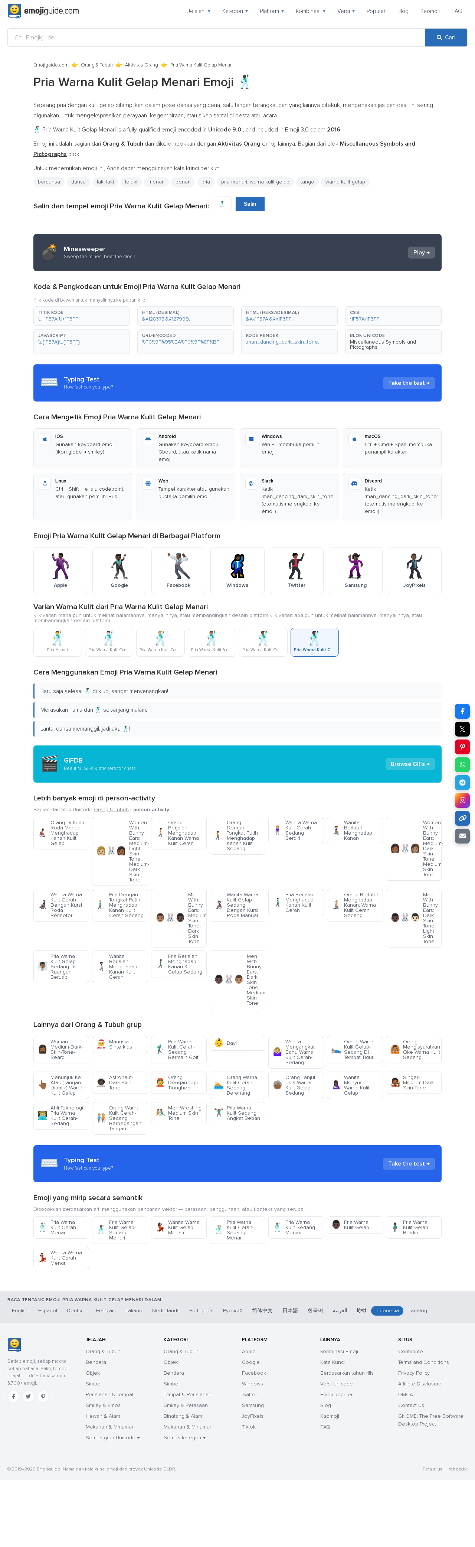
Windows (252, 1384)
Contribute (410, 1351)
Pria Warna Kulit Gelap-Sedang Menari (116, 1230)
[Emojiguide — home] (43, 11)
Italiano (133, 1310)
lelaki (131, 182)
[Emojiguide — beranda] (14, 1345)
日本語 (290, 1310)
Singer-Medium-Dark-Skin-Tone (412, 1082)
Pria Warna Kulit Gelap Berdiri (409, 1227)
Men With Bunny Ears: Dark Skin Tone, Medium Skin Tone (239, 979)
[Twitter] (28, 1397)
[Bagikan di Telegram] (462, 782)
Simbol (94, 1384)
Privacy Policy (414, 1373)
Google (251, 1362)
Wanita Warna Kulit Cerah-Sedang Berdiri (294, 830)
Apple (249, 1351)
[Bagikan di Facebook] (462, 711)
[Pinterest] (43, 1397)
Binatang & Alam (183, 1416)
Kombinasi (310, 11)
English (20, 1310)
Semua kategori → (185, 1437)
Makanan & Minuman (110, 1427)
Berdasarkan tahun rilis (347, 1373)
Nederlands (166, 1310)
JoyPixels (252, 1416)
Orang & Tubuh (97, 65)
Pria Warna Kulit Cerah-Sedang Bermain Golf (177, 1049)
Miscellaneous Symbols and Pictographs (383, 344)
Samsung (253, 1405)
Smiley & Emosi (104, 1405)
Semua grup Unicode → (113, 1437)
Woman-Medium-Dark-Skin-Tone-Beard (60, 1049)
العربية (340, 1310)
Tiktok (249, 1427)
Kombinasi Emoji (339, 1351)
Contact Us (411, 1405)
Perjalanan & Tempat (110, 1394)
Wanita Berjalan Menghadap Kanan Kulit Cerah (116, 966)
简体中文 (262, 1310)
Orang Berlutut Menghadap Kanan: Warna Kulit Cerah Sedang (354, 905)
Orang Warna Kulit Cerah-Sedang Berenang (235, 1085)
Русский (232, 1310)
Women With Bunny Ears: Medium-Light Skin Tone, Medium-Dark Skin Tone (122, 851)
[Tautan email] (462, 836)
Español (47, 1310)
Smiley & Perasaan (186, 1405)
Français (106, 1310)
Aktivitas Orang (141, 65)
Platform (272, 11)
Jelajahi (198, 11)
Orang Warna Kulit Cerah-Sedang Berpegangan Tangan (118, 1118)
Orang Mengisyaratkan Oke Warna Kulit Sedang (415, 1049)
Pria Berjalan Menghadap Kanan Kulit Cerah (293, 902)
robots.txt (458, 1469)
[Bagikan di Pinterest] (462, 747)
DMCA (405, 1394)
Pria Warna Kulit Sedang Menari (293, 1227)
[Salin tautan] (462, 818)
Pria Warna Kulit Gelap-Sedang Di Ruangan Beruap (57, 966)
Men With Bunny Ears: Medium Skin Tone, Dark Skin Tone (181, 918)
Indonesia (387, 1310)
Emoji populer (336, 1394)
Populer (376, 11)
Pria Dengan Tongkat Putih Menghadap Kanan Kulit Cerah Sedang (120, 905)
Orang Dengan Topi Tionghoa (176, 1082)
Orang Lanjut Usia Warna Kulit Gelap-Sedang (293, 1085)
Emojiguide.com (51, 65)
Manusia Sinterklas (114, 1044)
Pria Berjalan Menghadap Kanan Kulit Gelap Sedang (178, 964)
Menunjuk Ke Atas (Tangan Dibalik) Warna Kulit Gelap (60, 1085)
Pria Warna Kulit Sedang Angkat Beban (237, 1113)
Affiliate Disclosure (420, 1384)
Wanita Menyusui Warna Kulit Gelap (350, 1085)
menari (156, 182)
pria (206, 182)
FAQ (457, 11)
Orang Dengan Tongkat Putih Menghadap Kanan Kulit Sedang (236, 835)
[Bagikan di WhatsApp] (462, 764)
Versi (346, 11)
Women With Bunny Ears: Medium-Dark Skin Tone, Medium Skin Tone (416, 848)
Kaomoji (430, 11)
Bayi (225, 1043)
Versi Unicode (336, 1384)
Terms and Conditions (423, 1362)
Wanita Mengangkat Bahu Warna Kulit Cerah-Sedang (293, 1052)
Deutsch (76, 1310)
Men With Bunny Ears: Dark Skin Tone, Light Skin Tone (414, 918)
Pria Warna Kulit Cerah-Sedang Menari (234, 1230)
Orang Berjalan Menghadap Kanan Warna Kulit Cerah (177, 832)
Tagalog (418, 1310)
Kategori (235, 11)
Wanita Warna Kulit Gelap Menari (177, 1227)
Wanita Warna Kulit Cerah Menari (59, 1257)
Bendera (96, 1362)
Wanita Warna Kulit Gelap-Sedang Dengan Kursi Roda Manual (236, 905)
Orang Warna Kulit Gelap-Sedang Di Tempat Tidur (352, 1049)
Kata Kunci (332, 1362)
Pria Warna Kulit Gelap (350, 1225)
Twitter (249, 1394)
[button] (81, 316)
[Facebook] (13, 1397)
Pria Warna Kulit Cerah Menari (56, 1227)
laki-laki (105, 182)
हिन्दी (361, 1310)
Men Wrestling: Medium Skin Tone (179, 1113)
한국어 (315, 1310)
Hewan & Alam (103, 1416)
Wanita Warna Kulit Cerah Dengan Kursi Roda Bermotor (59, 905)
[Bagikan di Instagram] (462, 800)
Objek (93, 1373)
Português (201, 1310)
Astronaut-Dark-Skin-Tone (114, 1082)
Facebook (254, 1373)
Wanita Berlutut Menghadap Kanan (351, 830)
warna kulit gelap (345, 182)
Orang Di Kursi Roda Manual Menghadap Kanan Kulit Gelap (60, 832)
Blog (403, 11)
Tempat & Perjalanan (188, 1394)
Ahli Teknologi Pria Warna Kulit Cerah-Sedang (60, 1116)
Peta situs (432, 1469)
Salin (250, 204)
